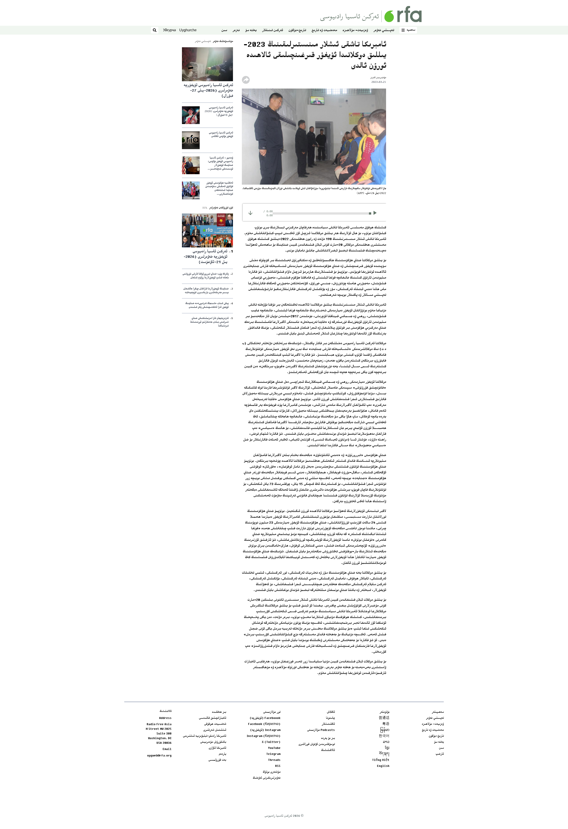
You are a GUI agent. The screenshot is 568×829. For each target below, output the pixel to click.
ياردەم (222, 754)
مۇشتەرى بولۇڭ (271, 772)
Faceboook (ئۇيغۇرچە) (265, 718)
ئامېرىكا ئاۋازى (217, 748)
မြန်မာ (384, 730)
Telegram (273, 754)
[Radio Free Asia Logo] (371, 14)
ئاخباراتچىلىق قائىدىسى (212, 718)
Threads (274, 760)
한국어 (384, 736)
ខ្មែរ (387, 748)
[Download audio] (250, 212)
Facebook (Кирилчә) (264, 724)
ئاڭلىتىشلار (328, 724)
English (383, 766)
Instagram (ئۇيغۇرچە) (265, 730)
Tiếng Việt (380, 760)
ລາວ (386, 742)
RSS (277, 766)
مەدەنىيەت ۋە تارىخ (324, 30)
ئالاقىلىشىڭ (328, 750)
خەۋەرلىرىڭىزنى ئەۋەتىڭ (266, 778)
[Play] (376, 213)
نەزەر (236, 30)
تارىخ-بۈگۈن (297, 30)
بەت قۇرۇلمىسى (217, 760)
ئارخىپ (440, 754)
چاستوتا (330, 718)
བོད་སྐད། (384, 754)
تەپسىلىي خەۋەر (383, 30)
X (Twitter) (271, 742)
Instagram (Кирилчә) (263, 736)
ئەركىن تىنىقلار (272, 30)
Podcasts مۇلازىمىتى (321, 730)
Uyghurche (188, 30)
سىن (224, 30)
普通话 (384, 718)
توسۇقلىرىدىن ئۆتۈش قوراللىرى (316, 744)
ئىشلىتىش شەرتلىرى (214, 730)
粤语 (385, 724)
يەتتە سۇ (250, 30)
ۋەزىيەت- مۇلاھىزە (355, 30)
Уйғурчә (169, 30)
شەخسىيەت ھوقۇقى (215, 724)
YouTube (274, 748)
